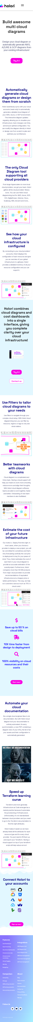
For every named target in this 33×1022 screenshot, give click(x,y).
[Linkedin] (20, 1008)
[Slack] (12, 1008)
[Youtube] (16, 1008)
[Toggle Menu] (22, 5)
